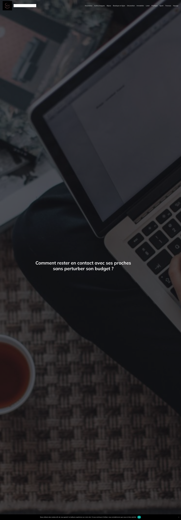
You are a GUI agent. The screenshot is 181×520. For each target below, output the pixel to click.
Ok (139, 517)
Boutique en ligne (119, 6)
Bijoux (109, 6)
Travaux (168, 6)
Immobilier (140, 6)
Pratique (154, 6)
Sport (161, 6)
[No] (179, 517)
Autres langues (99, 6)
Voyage (175, 6)
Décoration (131, 6)
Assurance (88, 6)
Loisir (148, 6)
